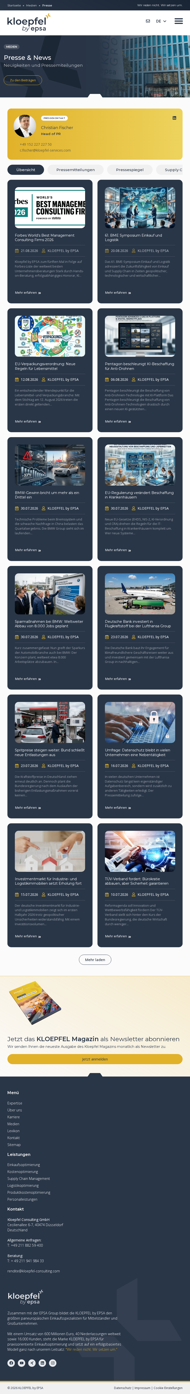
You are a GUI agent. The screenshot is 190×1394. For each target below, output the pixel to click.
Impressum (142, 1388)
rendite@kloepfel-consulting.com (33, 1271)
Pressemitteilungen (75, 169)
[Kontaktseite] (148, 21)
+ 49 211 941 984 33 (27, 1261)
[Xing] (32, 1363)
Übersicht (25, 169)
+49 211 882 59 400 (27, 1245)
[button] (95, 960)
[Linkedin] (174, 117)
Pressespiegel (130, 169)
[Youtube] (21, 1363)
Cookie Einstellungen (168, 1388)
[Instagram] (52, 1363)
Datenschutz (122, 1388)
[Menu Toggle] (178, 20)
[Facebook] (11, 1363)
